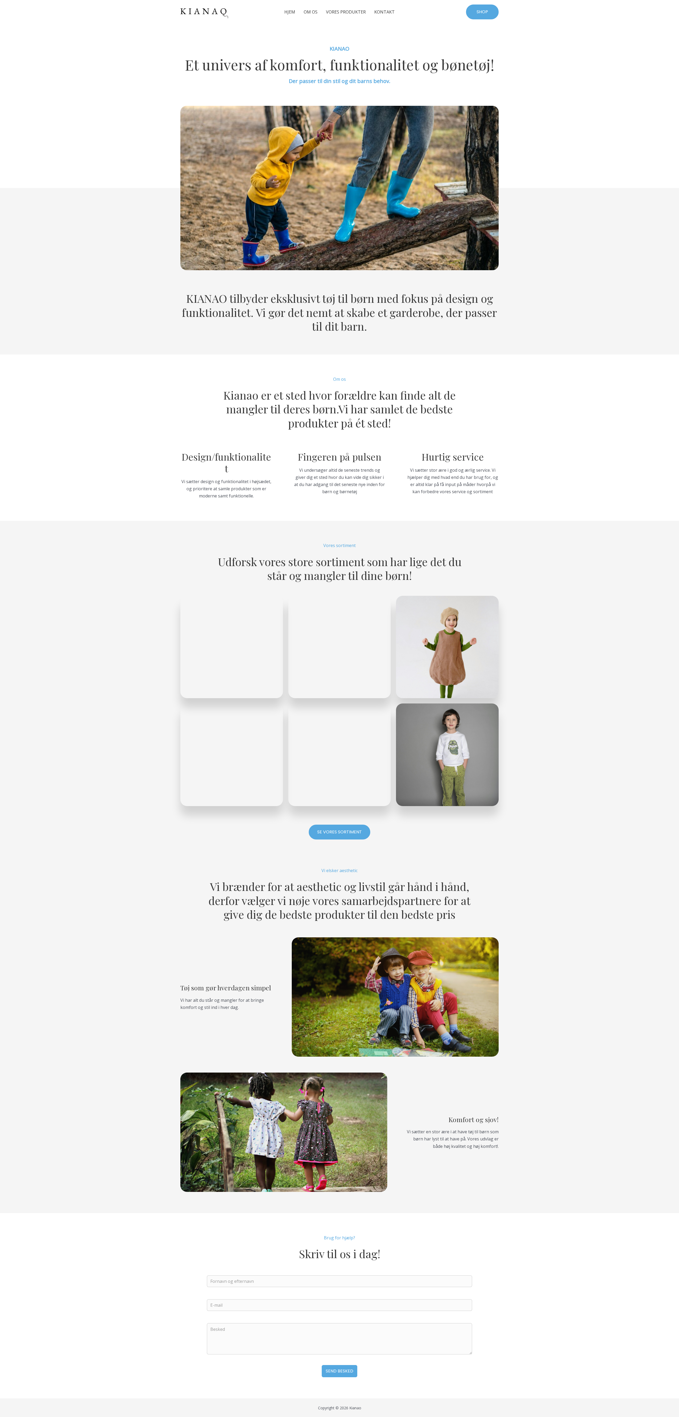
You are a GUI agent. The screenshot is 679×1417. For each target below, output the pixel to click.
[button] (482, 12)
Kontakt (384, 12)
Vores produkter (346, 12)
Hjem (289, 12)
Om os (310, 12)
